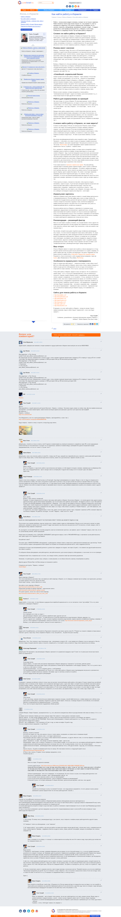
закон (54, 328)
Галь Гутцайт (27, 403)
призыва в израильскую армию (75, 164)
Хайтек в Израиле (25, 16)
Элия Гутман (27, 678)
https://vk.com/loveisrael (25, 414)
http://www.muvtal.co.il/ (60, 300)
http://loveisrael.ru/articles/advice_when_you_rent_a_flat (33, 593)
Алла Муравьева (28, 342)
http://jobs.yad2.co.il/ (59, 304)
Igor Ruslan (26, 351)
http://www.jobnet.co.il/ (60, 298)
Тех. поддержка (82, 916)
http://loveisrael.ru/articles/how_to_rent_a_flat (30, 587)
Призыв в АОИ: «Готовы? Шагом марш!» (31, 24)
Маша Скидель (27, 796)
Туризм (95, 10)
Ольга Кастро (27, 638)
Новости (67, 916)
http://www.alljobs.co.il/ (60, 295)
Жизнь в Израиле (49, 10)
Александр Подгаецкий (29, 648)
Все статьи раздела (26, 29)
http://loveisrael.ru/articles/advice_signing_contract (32, 590)
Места (32, 10)
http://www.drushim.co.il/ (60, 305)
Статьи (59, 17)
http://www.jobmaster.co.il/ (61, 296)
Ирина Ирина (27, 452)
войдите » (82, 335)
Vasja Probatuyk (27, 476)
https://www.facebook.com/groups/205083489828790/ (32, 419)
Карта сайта (95, 916)
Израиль (21, 397)
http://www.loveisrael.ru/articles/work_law (33, 750)
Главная (54, 17)
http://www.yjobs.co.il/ (60, 302)
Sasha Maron (26, 516)
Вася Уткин (26, 440)
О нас (56, 916)
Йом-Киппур (80, 257)
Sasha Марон (22, 567)
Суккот (55, 257)
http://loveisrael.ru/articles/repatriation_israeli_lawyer (78, 620)
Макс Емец (31, 816)
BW (24, 394)
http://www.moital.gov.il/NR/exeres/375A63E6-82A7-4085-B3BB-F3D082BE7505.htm (62, 765)
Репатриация (82, 10)
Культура (68, 10)
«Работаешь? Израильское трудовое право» (83, 254)
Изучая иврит (63, 144)
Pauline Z (26, 598)
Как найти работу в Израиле (28, 18)
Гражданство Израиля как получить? (31, 26)
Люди (24, 10)
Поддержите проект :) (75, 2)
